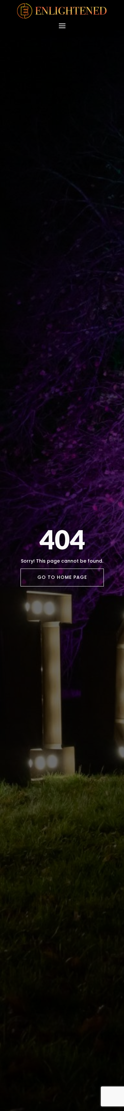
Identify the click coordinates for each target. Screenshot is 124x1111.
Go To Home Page (62, 577)
